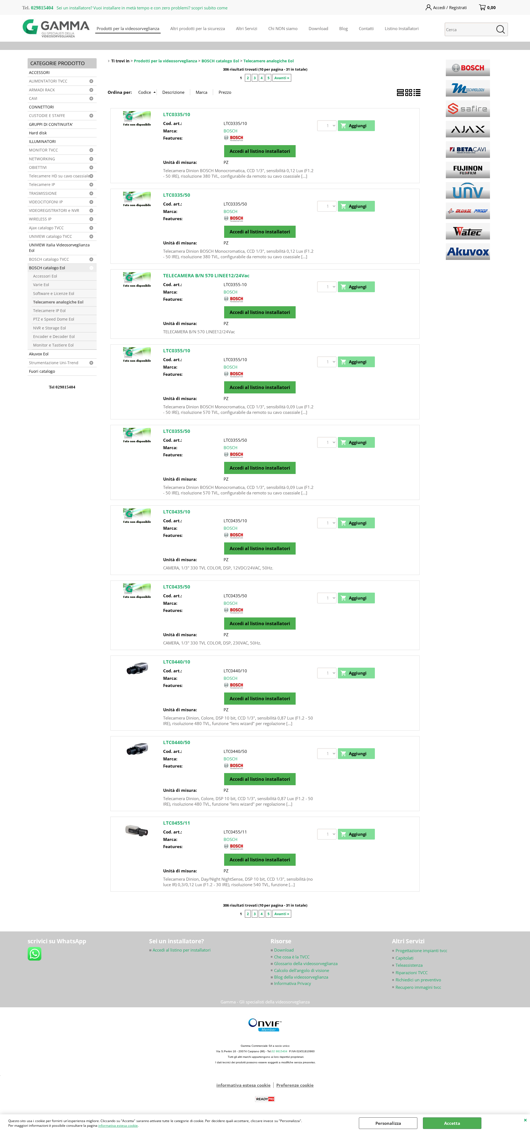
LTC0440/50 (176, 742)
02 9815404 (279, 1051)
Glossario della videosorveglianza (304, 963)
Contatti (366, 28)
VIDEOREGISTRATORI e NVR (54, 210)
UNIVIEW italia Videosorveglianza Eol (59, 248)
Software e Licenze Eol (53, 293)
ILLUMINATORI (42, 141)
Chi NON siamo (283, 28)
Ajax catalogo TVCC (46, 227)
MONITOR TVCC (43, 150)
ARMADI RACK (42, 89)
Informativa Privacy (291, 983)
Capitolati (405, 958)
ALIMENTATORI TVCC (48, 81)
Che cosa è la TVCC (291, 957)
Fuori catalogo (42, 371)
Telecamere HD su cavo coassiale (59, 176)
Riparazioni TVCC (412, 972)
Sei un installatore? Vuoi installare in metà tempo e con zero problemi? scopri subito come (142, 7)
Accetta (452, 1123)
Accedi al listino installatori (260, 151)
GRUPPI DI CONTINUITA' (51, 124)
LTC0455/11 (176, 823)
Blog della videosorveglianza (299, 977)
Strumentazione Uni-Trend (53, 362)
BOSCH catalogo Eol (47, 267)
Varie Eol (41, 284)
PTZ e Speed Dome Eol (53, 319)
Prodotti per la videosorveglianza (128, 28)
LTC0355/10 (176, 350)
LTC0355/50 (176, 431)
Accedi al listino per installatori (180, 950)
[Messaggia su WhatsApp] (34, 953)
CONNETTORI (41, 107)
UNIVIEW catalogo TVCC (50, 236)
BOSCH (230, 131)
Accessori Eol (45, 276)
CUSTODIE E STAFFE (47, 115)
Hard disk (38, 132)
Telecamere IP (42, 184)
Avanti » (281, 77)
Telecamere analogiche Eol (58, 302)
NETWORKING (42, 158)
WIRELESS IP (40, 219)
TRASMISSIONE (43, 193)
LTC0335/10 (176, 114)
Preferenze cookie (295, 1085)
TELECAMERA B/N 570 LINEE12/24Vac (206, 275)
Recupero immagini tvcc (418, 987)
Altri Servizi (246, 28)
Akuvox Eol (39, 353)
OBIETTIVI (38, 167)
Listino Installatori (402, 28)
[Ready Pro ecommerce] (265, 1099)
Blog (343, 28)
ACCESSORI (39, 72)
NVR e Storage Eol (49, 328)
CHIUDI (525, 1120)
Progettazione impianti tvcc (421, 950)
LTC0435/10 (176, 511)
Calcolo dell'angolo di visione (301, 970)
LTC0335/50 (176, 195)
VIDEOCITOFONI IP (46, 201)
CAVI (33, 98)
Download (318, 28)
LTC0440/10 (176, 662)
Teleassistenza (409, 965)
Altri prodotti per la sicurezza (197, 28)
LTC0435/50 (176, 587)
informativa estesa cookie (118, 1125)
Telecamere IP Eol (49, 310)
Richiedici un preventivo (418, 979)
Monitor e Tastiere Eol (53, 345)
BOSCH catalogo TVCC (49, 259)
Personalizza (388, 1123)
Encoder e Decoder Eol (54, 336)
